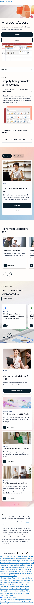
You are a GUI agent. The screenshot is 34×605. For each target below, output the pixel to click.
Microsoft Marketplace (22, 587)
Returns (2, 565)
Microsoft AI (3, 578)
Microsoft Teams (23, 580)
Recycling (6, 604)
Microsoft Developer (26, 582)
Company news (10, 591)
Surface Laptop (11, 556)
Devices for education (6, 569)
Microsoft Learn (4, 584)
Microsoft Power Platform (10, 580)
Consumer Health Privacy (7, 599)
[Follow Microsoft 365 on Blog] (26, 553)
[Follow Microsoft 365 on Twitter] (22, 553)
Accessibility (17, 593)
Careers (22, 589)
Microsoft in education (25, 567)
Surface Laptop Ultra (22, 556)
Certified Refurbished (20, 565)
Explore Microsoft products (16, 561)
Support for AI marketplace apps (19, 584)
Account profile (4, 563)
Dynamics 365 (22, 578)
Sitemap (17, 599)
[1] (2, 514)
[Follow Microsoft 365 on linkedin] (18, 553)
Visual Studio (16, 589)
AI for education (12, 576)
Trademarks (25, 602)
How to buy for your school (23, 571)
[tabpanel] (17, 187)
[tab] (7, 156)
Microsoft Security (12, 578)
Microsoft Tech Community (8, 587)
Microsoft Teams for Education (22, 569)
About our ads (14, 604)
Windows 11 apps (29, 561)
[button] (17, 69)
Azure (18, 582)
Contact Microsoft (25, 599)
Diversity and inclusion (6, 593)
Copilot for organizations (18, 558)
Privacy (2, 602)
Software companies (6, 589)
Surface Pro (3, 556)
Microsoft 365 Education (7, 571)
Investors (30, 591)
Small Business (11, 582)
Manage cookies (9, 602)
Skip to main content (6, 1)
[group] (14, 252)
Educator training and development (10, 574)
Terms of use (18, 602)
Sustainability (25, 593)
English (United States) (6, 595)
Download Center (14, 563)
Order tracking (9, 565)
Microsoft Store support (27, 563)
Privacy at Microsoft (21, 591)
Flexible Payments (14, 567)
